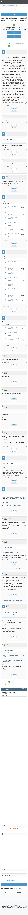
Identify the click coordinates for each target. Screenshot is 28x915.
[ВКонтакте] (10, 828)
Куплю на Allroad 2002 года (9, 692)
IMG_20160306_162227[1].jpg (13, 332)
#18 (26, 592)
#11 (26, 396)
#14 (26, 477)
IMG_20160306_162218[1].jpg (13, 299)
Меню (7, 1)
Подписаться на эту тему (18, 43)
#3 (26, 149)
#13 (26, 446)
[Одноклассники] (14, 828)
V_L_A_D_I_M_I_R (8, 541)
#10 (26, 379)
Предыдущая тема (9, 684)
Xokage (25, 907)
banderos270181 (7, 518)
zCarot (26, 906)
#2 (26, 122)
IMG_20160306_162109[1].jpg (13, 272)
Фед (7, 51)
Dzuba (5, 159)
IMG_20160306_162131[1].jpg (13, 283)
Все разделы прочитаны (12, 5)
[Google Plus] (17, 828)
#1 (26, 105)
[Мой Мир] (15, 828)
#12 (26, 421)
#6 (26, 240)
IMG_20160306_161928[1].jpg (13, 233)
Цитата (14, 110)
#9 (26, 362)
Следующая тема (19, 684)
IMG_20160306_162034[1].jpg (13, 261)
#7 (26, 306)
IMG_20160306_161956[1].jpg (13, 222)
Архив (13, 899)
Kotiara (17, 600)
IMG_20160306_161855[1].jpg (13, 217)
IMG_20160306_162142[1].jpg (13, 288)
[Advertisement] (14, 760)
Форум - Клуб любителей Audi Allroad (18, 896)
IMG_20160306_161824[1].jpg (13, 206)
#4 (26, 166)
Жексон (5, 116)
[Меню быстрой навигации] (26, 10)
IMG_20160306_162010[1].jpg (13, 228)
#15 (26, 508)
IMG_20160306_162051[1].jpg (13, 266)
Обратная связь (5, 896)
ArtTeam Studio (14, 907)
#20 (26, 672)
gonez (17, 568)
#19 (26, 634)
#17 (26, 559)
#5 (26, 185)
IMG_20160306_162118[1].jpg (13, 277)
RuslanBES (6, 644)
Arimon (5, 355)
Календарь (3, 5)
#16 (26, 531)
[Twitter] (12, 828)
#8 (26, 345)
